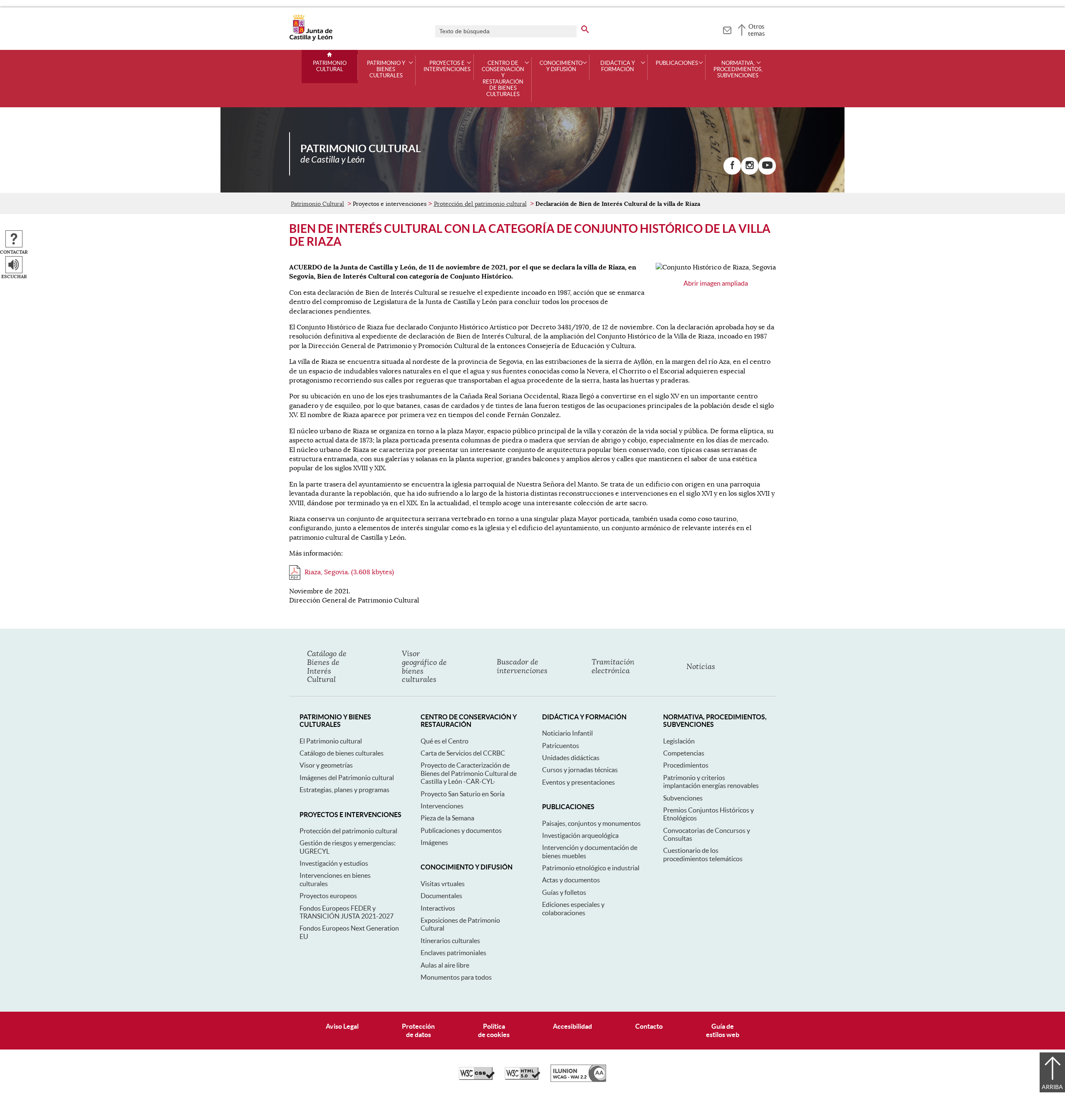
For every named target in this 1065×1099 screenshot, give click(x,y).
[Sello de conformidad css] (477, 1078)
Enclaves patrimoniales (453, 952)
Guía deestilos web (722, 1030)
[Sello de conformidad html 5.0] (522, 1078)
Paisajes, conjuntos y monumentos (591, 823)
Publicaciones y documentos (461, 830)
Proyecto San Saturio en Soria (463, 794)
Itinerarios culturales (450, 940)
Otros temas (756, 30)
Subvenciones (683, 798)
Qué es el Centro (444, 741)
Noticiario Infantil (567, 733)
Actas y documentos (571, 880)
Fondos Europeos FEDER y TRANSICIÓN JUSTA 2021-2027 (347, 912)
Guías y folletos (564, 892)
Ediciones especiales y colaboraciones (573, 908)
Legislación (679, 741)
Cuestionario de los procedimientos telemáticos (703, 854)
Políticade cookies (494, 1030)
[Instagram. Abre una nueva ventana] (749, 166)
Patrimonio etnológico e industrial (590, 868)
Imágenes (434, 842)
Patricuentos (560, 745)
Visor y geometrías (326, 765)
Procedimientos (685, 765)
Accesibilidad (572, 1026)
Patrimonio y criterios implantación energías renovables (711, 781)
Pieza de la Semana (447, 818)
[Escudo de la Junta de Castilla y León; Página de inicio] (310, 39)
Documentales (441, 895)
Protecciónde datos (418, 1030)
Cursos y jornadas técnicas (580, 769)
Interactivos (438, 908)
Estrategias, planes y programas (344, 789)
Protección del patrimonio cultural (480, 203)
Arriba (1052, 1087)
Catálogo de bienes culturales (342, 753)
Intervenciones (442, 806)
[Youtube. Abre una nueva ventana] (767, 166)
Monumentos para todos (456, 977)
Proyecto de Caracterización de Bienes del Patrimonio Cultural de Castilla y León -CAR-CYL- (469, 773)
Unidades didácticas (570, 757)
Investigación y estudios (334, 863)
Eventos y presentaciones (578, 782)
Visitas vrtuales (443, 883)
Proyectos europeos (328, 895)
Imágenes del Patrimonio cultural (347, 777)
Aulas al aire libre (445, 965)
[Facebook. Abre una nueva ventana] (732, 166)
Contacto (649, 1026)
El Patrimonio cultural (331, 741)
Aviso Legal (342, 1026)
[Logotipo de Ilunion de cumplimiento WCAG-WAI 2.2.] (578, 1080)
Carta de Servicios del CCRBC (463, 753)
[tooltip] (727, 29)
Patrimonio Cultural (330, 66)
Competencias (683, 753)
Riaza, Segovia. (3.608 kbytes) (349, 572)
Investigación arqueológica (580, 835)
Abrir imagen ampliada (716, 283)
